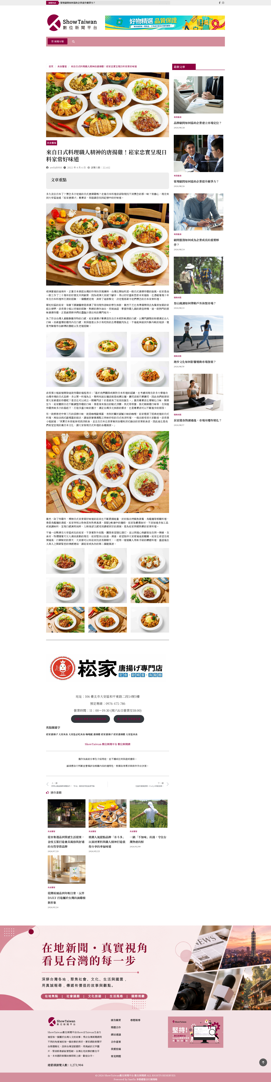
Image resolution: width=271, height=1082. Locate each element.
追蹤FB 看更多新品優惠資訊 (90, 719)
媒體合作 (116, 1027)
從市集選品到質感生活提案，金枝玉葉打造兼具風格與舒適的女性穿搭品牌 (66, 841)
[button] (57, 41)
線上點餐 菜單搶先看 (129, 719)
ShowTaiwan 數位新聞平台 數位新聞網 (107, 744)
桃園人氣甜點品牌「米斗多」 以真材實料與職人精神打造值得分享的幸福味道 (108, 841)
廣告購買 (116, 1020)
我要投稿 (116, 1049)
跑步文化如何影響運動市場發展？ (195, 362)
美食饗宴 (62, 66)
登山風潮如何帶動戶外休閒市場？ (195, 303)
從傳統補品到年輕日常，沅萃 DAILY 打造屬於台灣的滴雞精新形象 (66, 897)
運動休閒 (177, 297)
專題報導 (135, 1020)
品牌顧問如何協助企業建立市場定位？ (198, 123)
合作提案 (116, 1042)
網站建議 (116, 1034)
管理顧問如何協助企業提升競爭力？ (77, 2)
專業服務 (177, 117)
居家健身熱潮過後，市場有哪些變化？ (198, 420)
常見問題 (116, 1056)
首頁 (51, 66)
